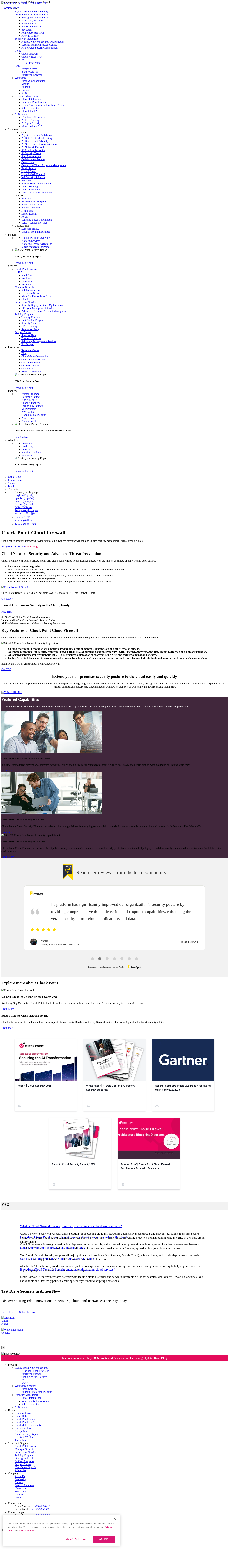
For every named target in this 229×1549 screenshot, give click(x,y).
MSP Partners (28, 408)
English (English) (24, 495)
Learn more (7, 1027)
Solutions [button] (13, 129)
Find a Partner (28, 399)
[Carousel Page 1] (92, 958)
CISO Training (29, 326)
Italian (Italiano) (23, 507)
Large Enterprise (30, 228)
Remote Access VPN (32, 32)
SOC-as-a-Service (31, 290)
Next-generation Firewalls (35, 17)
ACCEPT (104, 1539)
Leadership (27, 446)
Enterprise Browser (31, 74)
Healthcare (27, 210)
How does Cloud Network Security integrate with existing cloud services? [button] (67, 1269)
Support (12, 483)
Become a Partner (30, 396)
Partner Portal (28, 421)
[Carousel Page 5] (121, 958)
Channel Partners (30, 402)
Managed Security (24, 287)
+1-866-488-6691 (41, 1506)
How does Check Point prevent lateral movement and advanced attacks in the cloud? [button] (74, 1237)
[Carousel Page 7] (136, 958)
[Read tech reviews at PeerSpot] (36, 893)
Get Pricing (31, 546)
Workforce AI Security (33, 117)
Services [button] (12, 265)
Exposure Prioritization (33, 102)
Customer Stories (30, 365)
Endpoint (26, 86)
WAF (24, 59)
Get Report (7, 598)
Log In (11, 486)
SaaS (24, 93)
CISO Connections (31, 362)
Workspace (20, 77)
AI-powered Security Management (39, 47)
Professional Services (26, 302)
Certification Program (32, 320)
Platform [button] (12, 234)
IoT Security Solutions (33, 177)
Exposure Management (27, 96)
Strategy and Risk (24, 1458)
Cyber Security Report (27, 1434)
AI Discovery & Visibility (35, 141)
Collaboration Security (33, 159)
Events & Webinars (31, 371)
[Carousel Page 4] (114, 958)
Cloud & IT (27, 299)
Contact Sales (15, 480)
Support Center (23, 332)
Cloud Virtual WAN (32, 56)
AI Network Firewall (32, 147)
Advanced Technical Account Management (44, 311)
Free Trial (6, 611)
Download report (24, 262)
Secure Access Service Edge (36, 183)
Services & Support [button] (18, 1443)
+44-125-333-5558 (39, 1509)
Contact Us (21, 1494)
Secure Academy (30, 329)
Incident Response (24, 1461)
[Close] (114, 1519)
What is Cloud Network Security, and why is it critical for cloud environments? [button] (71, 1226)
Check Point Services (26, 268)
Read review (188, 941)
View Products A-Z (31, 126)
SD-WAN (26, 29)
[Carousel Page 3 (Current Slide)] (107, 958)
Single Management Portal (35, 246)
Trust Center (21, 1491)
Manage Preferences (76, 1539)
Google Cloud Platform (33, 414)
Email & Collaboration (33, 80)
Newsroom (27, 455)
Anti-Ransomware (31, 156)
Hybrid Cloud (28, 171)
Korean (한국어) (24, 520)
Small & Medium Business (35, 231)
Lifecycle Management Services (38, 308)
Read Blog (160, 1358)
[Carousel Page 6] (129, 958)
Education (26, 198)
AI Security (21, 114)
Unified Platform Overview (35, 237)
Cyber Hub (27, 368)
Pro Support (27, 344)
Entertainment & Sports (33, 201)
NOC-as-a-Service (31, 293)
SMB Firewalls (29, 23)
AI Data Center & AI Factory (36, 138)
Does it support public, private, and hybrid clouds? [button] (52, 1247)
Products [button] (12, 1364)
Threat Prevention (30, 189)
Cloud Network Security (34, 1376)
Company (26, 443)
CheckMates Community (34, 356)
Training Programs (24, 314)
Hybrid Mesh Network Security (31, 11)
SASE (18, 65)
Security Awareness (31, 323)
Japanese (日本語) (25, 513)
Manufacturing (29, 213)
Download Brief (10, 7)
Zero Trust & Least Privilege (36, 192)
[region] (61, 1530)
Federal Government (32, 204)
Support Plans (28, 335)
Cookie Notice (26, 1530)
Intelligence (27, 275)
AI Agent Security (31, 123)
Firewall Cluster (29, 35)
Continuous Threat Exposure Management (43, 165)
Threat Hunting (29, 186)
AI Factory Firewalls (32, 20)
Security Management (26, 38)
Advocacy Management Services (38, 341)
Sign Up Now (22, 437)
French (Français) (24, 501)
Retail (24, 216)
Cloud (18, 50)
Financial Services (31, 207)
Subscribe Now (27, 1311)
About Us (20, 1476)
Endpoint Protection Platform (36, 1391)
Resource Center (30, 350)
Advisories (20, 1470)
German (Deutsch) (24, 504)
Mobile (25, 83)
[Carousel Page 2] (99, 958)
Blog (24, 353)
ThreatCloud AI (29, 111)
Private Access (29, 68)
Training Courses (30, 317)
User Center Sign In (25, 1467)
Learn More (7, 770)
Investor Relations (31, 452)
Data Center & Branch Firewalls (32, 14)
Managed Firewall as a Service (37, 296)
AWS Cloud (28, 411)
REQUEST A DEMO (13, 546)
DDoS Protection (30, 62)
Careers (25, 449)
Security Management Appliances (39, 44)
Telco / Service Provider (34, 222)
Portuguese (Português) (27, 510)
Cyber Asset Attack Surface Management (43, 105)
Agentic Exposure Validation (36, 135)
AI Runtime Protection (33, 150)
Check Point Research (33, 359)
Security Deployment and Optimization (42, 305)
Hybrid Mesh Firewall (33, 174)
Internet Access (29, 71)
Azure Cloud (28, 417)
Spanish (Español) (24, 498)
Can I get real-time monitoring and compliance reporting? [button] (57, 1258)
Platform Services (30, 240)
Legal (18, 1497)
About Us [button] (13, 440)
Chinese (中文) (23, 517)
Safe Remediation (30, 108)
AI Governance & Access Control (39, 144)
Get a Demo (14, 476)
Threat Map (21, 1440)
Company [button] (13, 1473)
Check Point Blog (24, 1422)
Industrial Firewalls (31, 26)
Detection (26, 281)
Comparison (21, 1431)
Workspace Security (25, 1385)
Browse (25, 89)
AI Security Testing (31, 153)
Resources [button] (13, 347)
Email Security (29, 168)
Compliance (27, 162)
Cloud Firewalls (29, 53)
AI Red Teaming (30, 120)
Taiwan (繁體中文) (25, 524)
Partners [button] (12, 390)
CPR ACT (20, 272)
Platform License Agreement (36, 243)
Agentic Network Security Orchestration (42, 41)
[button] (121, 132)
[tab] (114, 1226)
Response (26, 284)
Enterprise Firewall (31, 1373)
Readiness (26, 278)
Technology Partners (32, 405)
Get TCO (6, 669)
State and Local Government (36, 219)
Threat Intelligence (31, 99)
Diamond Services (31, 338)
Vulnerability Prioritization (35, 1400)
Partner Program (30, 393)
